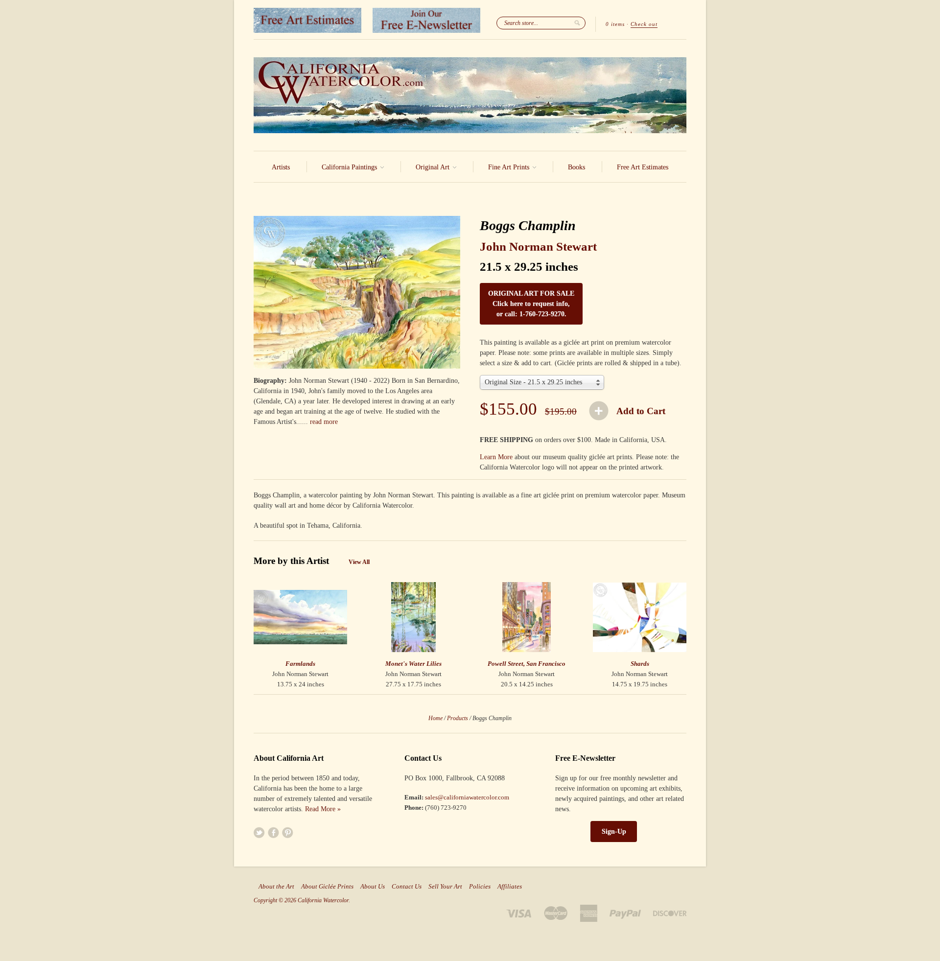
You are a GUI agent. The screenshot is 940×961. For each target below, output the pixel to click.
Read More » (323, 809)
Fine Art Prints (509, 167)
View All (359, 562)
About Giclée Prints (327, 886)
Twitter (259, 832)
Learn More (496, 457)
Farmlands (300, 663)
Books (576, 167)
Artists (281, 167)
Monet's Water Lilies (413, 663)
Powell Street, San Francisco (526, 663)
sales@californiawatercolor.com (467, 797)
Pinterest (287, 832)
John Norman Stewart (538, 246)
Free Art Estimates (642, 167)
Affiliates (509, 886)
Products (457, 718)
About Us (372, 886)
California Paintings (350, 167)
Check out (644, 24)
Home (435, 718)
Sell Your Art (445, 886)
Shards (640, 663)
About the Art (276, 886)
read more (324, 421)
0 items (615, 24)
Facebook (273, 832)
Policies (480, 886)
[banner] (470, 95)
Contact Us (407, 886)
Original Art (433, 167)
